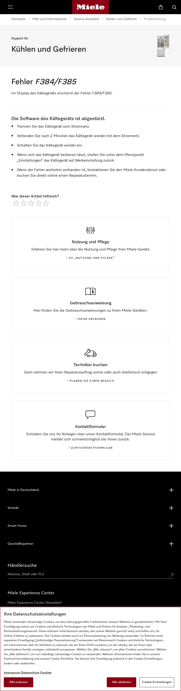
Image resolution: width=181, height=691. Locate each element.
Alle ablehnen (121, 682)
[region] (90, 649)
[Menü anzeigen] (10, 7)
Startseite (18, 19)
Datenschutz (30, 672)
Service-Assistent (86, 19)
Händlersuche (22, 565)
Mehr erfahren (92, 319)
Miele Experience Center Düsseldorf (35, 602)
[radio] (16, 203)
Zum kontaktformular (92, 448)
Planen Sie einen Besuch (92, 381)
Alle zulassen (18, 682)
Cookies (46, 672)
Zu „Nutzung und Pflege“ (92, 258)
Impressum (12, 672)
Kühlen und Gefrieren (121, 19)
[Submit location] (171, 575)
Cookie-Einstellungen (157, 682)
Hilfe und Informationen (49, 19)
